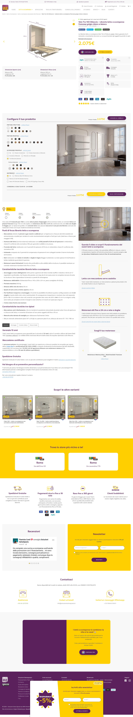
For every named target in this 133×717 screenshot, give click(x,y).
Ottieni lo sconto (105, 52)
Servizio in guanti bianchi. (67, 360)
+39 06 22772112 (7, 377)
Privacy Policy (83, 707)
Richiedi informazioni (85, 39)
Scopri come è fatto (88, 288)
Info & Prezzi (104, 359)
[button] (75, 41)
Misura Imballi (33, 325)
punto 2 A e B (110, 552)
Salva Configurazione (116, 194)
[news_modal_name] (72, 700)
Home (3, 14)
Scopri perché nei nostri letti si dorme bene (96, 321)
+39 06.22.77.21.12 (23, 1)
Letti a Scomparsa (11, 14)
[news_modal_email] (92, 700)
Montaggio (14, 325)
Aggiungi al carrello (96, 194)
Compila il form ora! (8, 371)
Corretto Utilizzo (23, 325)
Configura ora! (90, 652)
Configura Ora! (89, 52)
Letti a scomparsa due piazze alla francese (29, 14)
